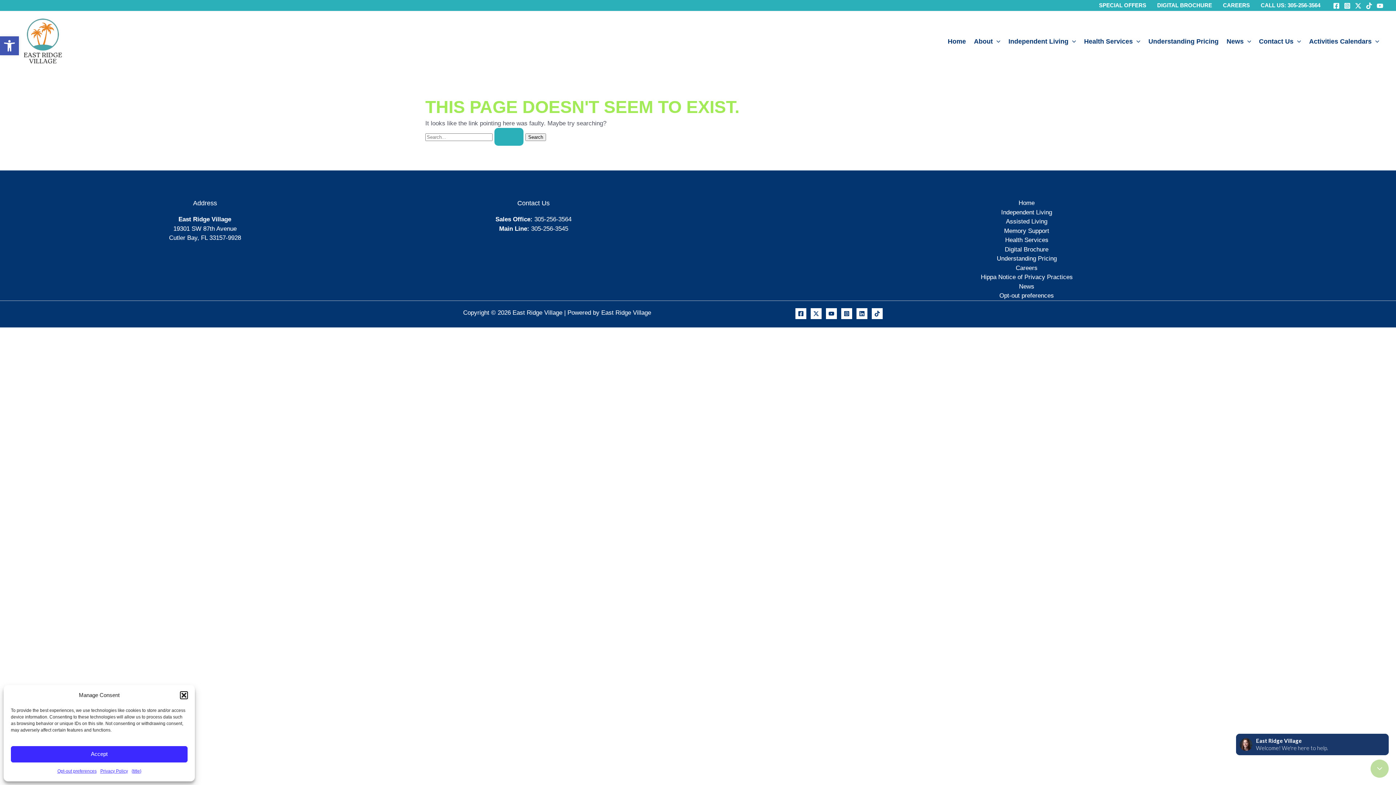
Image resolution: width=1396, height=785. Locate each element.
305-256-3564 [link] (552, 219)
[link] (9, 45)
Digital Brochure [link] (1026, 249)
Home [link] (957, 41)
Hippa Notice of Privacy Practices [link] (1027, 277)
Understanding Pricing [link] (1183, 41)
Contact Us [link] (1276, 41)
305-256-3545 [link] (549, 228)
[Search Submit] (509, 137)
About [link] (983, 41)
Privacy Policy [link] (114, 771)
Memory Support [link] (1026, 231)
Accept (99, 754)
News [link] (1235, 41)
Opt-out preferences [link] (77, 771)
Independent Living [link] (1038, 41)
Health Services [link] (1108, 41)
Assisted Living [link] (1026, 221)
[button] (184, 695)
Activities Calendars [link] (1340, 41)
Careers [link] (1027, 268)
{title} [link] (136, 771)
